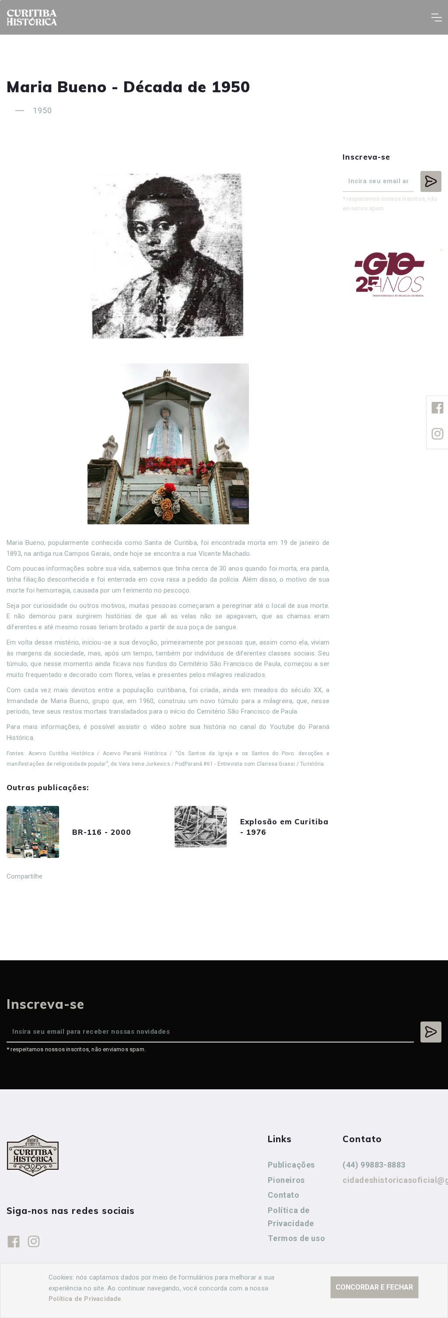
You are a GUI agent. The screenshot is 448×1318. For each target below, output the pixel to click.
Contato (283, 1194)
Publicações (291, 1164)
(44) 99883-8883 (374, 1164)
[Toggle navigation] (436, 17)
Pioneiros (286, 1180)
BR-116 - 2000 (101, 832)
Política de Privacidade (291, 1217)
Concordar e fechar (374, 1287)
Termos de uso (296, 1238)
